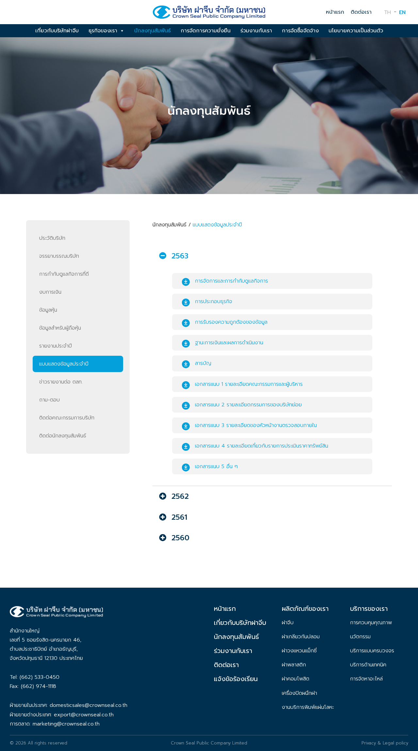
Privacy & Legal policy (385, 743)
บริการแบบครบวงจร (372, 651)
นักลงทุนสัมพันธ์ (152, 31)
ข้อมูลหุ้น (48, 310)
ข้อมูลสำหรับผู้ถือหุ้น (60, 328)
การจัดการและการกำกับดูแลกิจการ (231, 281)
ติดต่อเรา (361, 12)
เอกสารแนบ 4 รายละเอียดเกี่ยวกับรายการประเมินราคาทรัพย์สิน (261, 446)
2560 (180, 537)
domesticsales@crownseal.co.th (88, 705)
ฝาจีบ (288, 623)
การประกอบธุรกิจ (213, 301)
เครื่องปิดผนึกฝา (299, 693)
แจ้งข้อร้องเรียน (236, 679)
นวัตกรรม (360, 637)
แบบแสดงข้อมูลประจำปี (63, 364)
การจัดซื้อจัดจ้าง (300, 31)
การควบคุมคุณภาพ (371, 623)
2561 (179, 517)
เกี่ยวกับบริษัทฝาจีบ (57, 31)
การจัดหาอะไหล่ (366, 679)
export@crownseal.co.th (84, 715)
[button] (272, 256)
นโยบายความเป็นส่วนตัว (356, 31)
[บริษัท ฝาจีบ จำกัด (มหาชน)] (209, 14)
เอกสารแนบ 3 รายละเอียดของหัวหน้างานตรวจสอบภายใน (256, 425)
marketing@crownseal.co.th (66, 724)
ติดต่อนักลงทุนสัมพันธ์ (62, 436)
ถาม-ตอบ (49, 400)
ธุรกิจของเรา (102, 31)
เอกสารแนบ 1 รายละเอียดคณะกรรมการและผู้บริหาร (249, 384)
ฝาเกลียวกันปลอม (301, 637)
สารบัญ (203, 363)
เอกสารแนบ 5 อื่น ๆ (216, 466)
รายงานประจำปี (55, 346)
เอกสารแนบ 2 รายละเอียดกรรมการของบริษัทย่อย (248, 405)
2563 (179, 256)
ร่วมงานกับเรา (256, 31)
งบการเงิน (50, 292)
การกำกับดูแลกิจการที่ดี (64, 274)
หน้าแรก (335, 12)
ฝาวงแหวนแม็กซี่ (299, 651)
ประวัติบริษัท (52, 238)
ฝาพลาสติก (294, 665)
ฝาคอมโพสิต (295, 679)
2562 (180, 496)
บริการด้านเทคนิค (368, 665)
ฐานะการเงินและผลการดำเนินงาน (229, 343)
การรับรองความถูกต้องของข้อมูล (231, 322)
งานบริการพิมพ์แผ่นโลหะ (308, 707)
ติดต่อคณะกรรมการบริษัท (66, 418)
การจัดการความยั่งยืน (206, 31)
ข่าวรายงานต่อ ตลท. (61, 382)
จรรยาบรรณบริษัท (59, 256)
